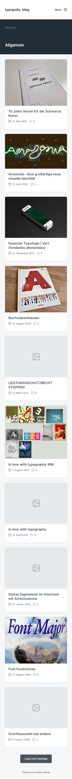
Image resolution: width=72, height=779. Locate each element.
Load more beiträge (36, 758)
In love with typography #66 (31, 464)
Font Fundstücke (21, 669)
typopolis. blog (17, 10)
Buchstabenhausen (23, 318)
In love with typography (27, 529)
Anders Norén (42, 772)
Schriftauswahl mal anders (29, 734)
